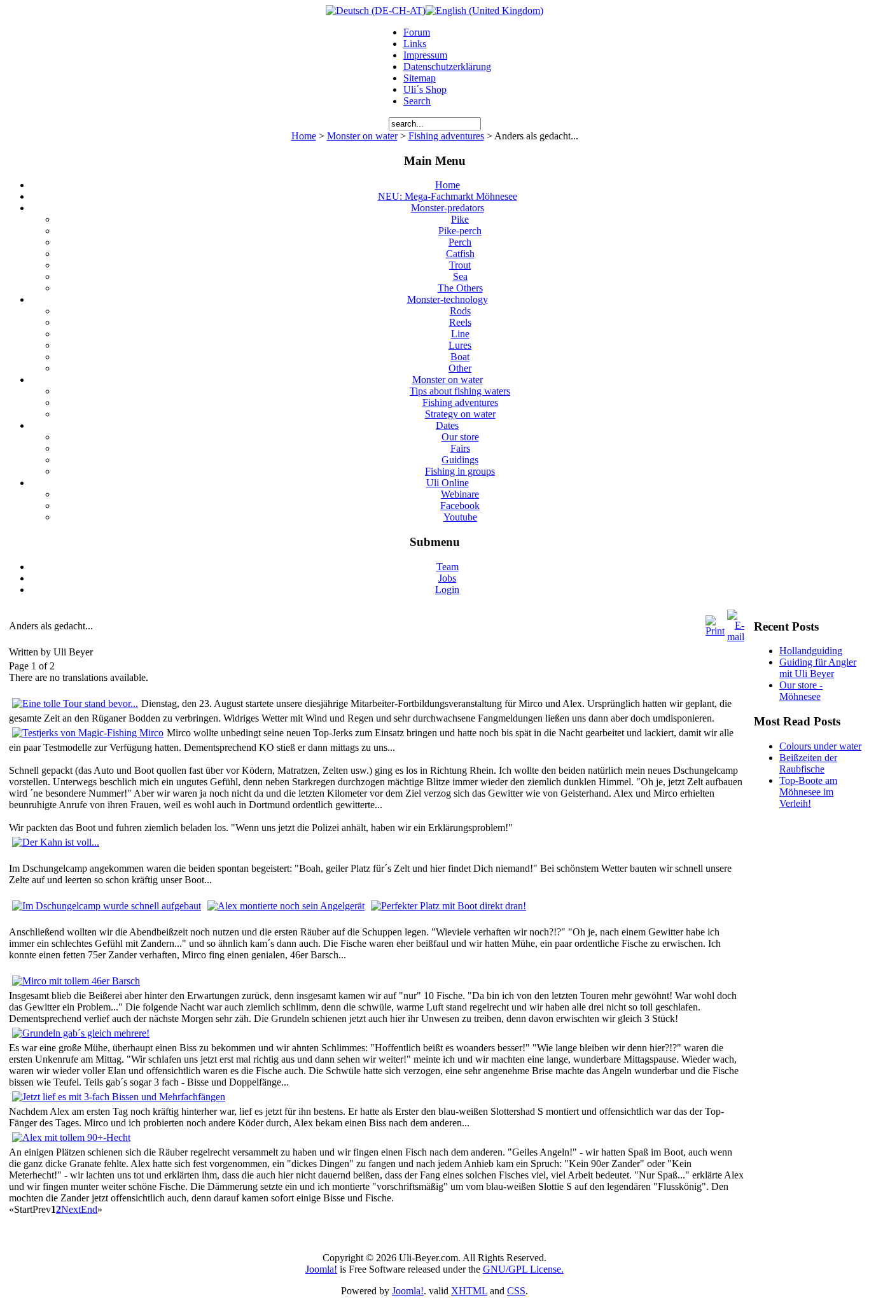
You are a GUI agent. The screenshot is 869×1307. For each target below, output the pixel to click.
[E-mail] (735, 636)
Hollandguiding (810, 650)
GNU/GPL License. (523, 1269)
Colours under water (820, 746)
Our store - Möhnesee (801, 691)
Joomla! (321, 1269)
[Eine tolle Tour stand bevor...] (75, 703)
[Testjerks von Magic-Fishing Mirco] (88, 732)
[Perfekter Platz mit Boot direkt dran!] (448, 905)
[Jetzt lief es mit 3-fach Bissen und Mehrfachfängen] (118, 1096)
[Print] (715, 631)
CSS (516, 1290)
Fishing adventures (446, 135)
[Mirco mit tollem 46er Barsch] (76, 980)
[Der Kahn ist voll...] (55, 842)
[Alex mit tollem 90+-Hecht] (71, 1137)
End (89, 1209)
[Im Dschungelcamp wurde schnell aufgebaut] (106, 905)
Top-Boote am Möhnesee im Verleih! (808, 792)
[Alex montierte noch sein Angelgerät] (286, 905)
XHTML (469, 1290)
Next (71, 1209)
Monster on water (362, 135)
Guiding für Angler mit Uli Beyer (817, 668)
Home (303, 135)
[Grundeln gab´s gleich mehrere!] (81, 1033)
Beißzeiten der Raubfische (808, 763)
